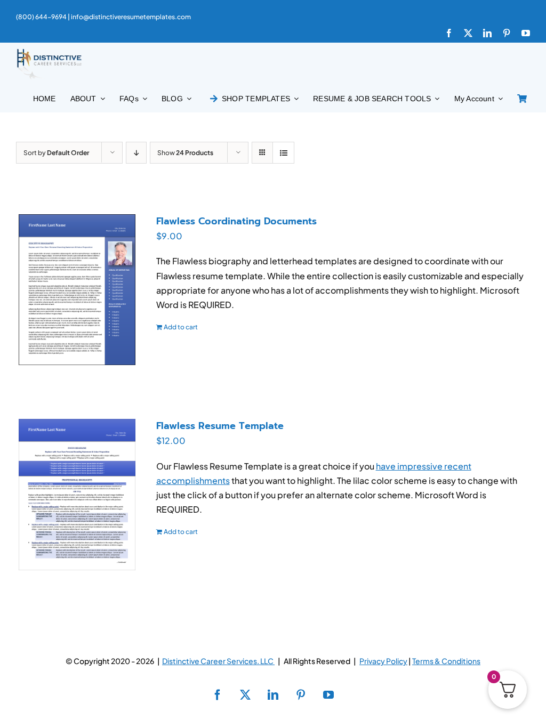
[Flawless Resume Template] (77, 494)
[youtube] (525, 33)
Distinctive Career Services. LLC (218, 661)
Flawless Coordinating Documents (236, 221)
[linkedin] (487, 33)
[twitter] (468, 33)
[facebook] (449, 33)
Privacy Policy (383, 661)
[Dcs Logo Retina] (49, 52)
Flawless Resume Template (220, 425)
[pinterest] (506, 33)
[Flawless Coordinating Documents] (77, 289)
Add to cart (181, 327)
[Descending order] (136, 153)
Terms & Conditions (446, 661)
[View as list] (283, 152)
